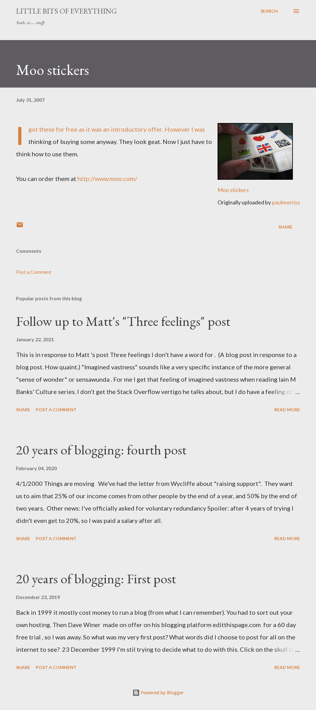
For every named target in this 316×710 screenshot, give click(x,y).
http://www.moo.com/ (107, 178)
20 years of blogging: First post (96, 578)
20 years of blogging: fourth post (101, 449)
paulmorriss (286, 202)
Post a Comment (33, 272)
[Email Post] (19, 226)
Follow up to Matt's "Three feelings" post (123, 321)
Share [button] (285, 226)
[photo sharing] (255, 177)
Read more (287, 409)
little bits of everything (66, 11)
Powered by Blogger (162, 693)
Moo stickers (233, 190)
